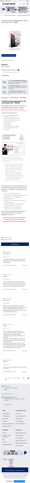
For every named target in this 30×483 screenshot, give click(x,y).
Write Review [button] (15, 244)
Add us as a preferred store (9, 55)
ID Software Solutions (10, 15)
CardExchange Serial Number (10, 70)
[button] (6, 378)
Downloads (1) (14, 97)
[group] (15, 238)
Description (5, 97)
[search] (20, 4)
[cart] (24, 4)
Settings (9, 481)
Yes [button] (14, 265)
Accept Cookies (19, 481)
